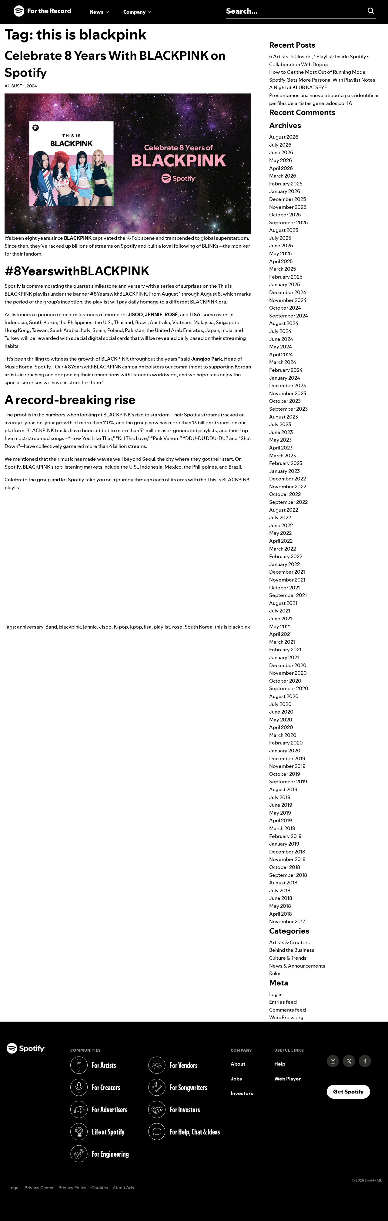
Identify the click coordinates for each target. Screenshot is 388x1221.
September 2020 (288, 688)
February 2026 (286, 183)
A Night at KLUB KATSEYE (298, 87)
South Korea (198, 626)
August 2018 (283, 882)
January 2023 (284, 471)
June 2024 (281, 339)
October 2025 (285, 214)
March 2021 (282, 642)
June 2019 (280, 805)
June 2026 (281, 152)
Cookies (99, 1188)
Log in (276, 994)
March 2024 (282, 362)
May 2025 (280, 253)
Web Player (287, 1078)
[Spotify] (42, 11)
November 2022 (287, 486)
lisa (148, 626)
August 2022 (283, 510)
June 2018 (280, 898)
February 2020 (286, 742)
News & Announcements (297, 965)
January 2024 (284, 378)
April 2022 (281, 541)
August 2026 (283, 137)
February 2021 (285, 649)
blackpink (70, 626)
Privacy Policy (72, 1188)
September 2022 (288, 502)
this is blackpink (232, 626)
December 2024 (287, 292)
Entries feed (283, 1002)
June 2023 (281, 432)
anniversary (30, 626)
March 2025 (282, 269)
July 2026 (280, 144)
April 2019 (280, 820)
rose (177, 626)
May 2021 (280, 626)
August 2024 (283, 323)
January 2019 (284, 843)
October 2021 (284, 587)
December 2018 (287, 851)
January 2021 (284, 657)
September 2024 (288, 315)
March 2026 (282, 175)
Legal (14, 1188)
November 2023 (287, 393)
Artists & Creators (289, 942)
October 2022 (285, 494)
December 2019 (287, 758)
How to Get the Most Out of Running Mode (317, 72)
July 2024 (280, 331)
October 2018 (284, 867)
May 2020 (280, 719)
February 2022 (285, 556)
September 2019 (288, 781)
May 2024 (280, 346)
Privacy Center (39, 1188)
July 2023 (280, 424)
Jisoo (105, 626)
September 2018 (288, 875)
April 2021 (280, 634)
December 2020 (287, 665)
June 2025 (281, 245)
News (96, 11)
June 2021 (280, 618)
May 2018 (280, 906)
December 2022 (287, 478)
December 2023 (287, 385)
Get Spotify (351, 1091)
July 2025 (280, 238)
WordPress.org (286, 1017)
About (238, 1063)
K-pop (121, 626)
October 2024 (285, 307)
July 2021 (279, 610)
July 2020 (280, 704)
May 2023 (280, 439)
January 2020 (284, 750)
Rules (275, 973)
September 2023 (288, 408)
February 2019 (285, 836)
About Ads (123, 1188)
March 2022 (282, 548)
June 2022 (281, 525)
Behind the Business (291, 950)
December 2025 (287, 199)
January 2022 (284, 564)
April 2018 (280, 914)
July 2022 (280, 517)
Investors (242, 1093)
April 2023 (281, 447)
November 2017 (287, 921)
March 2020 (282, 735)
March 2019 (282, 828)
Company (134, 11)
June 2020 (281, 711)
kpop (136, 626)
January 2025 (284, 284)
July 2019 (279, 797)
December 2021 (287, 571)
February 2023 (285, 463)
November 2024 (287, 300)
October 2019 (284, 774)
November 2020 (288, 673)
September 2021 (288, 595)
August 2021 (283, 603)
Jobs (236, 1078)
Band (51, 626)
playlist (162, 626)
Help (279, 1063)
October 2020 (285, 680)
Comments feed (287, 1009)
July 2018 (279, 890)
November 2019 (287, 766)
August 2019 (283, 789)
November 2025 (287, 207)
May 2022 (280, 533)
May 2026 (280, 160)
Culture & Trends (287, 958)
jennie (90, 626)
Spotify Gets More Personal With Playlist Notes (322, 79)
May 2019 (280, 812)
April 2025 (281, 261)
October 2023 (285, 401)
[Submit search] (368, 11)
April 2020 (281, 727)
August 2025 (283, 230)
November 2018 (287, 859)
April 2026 (281, 168)
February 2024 (286, 370)
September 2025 (288, 222)
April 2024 (281, 354)
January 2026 (284, 191)
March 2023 (282, 455)
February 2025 (286, 276)
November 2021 (287, 579)
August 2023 (283, 416)
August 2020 (284, 696)
